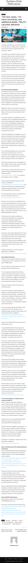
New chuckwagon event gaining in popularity (21, 530)
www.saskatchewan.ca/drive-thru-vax (11, 197)
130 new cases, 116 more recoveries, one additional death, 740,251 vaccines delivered (13, 21)
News (6, 558)
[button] (2, 9)
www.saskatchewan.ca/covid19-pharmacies (12, 184)
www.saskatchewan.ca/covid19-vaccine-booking (13, 253)
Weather (15, 558)
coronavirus (8, 520)
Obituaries (10, 558)
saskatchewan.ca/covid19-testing (9, 443)
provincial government (6, 523)
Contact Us (21, 558)
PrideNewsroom (4, 27)
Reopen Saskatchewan (16, 523)
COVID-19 (7, 12)
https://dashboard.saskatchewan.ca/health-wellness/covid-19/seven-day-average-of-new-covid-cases (13, 316)
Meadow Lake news (18, 522)
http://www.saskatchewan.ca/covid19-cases (12, 395)
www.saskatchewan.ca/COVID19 (9, 175)
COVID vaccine (14, 520)
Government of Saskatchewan (7, 522)
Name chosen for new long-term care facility (6, 530)
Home (2, 12)
